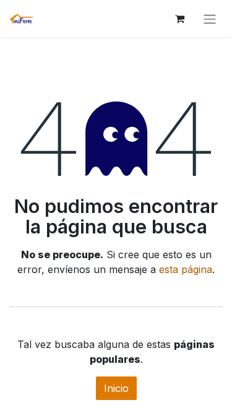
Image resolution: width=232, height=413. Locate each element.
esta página (185, 269)
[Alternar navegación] (210, 18)
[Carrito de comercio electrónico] (179, 18)
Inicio (116, 388)
